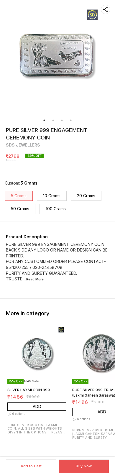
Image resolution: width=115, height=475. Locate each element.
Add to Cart (31, 466)
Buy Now (84, 466)
